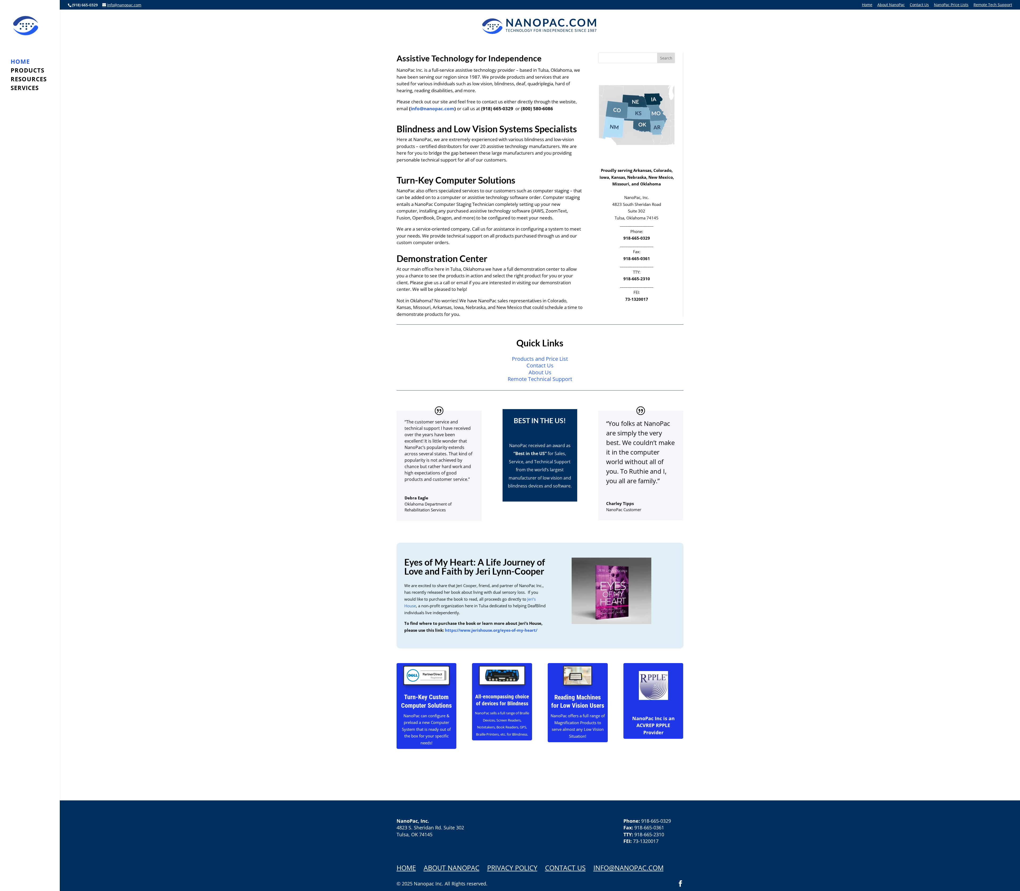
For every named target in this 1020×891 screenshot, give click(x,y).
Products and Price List (540, 358)
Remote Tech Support (993, 5)
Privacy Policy (512, 867)
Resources (29, 80)
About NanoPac (891, 5)
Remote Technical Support (540, 379)
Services (25, 89)
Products (27, 71)
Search (666, 58)
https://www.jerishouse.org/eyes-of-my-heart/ (490, 630)
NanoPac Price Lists (951, 5)
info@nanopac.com (432, 108)
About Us (540, 372)
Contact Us (919, 5)
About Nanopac (451, 867)
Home (867, 5)
